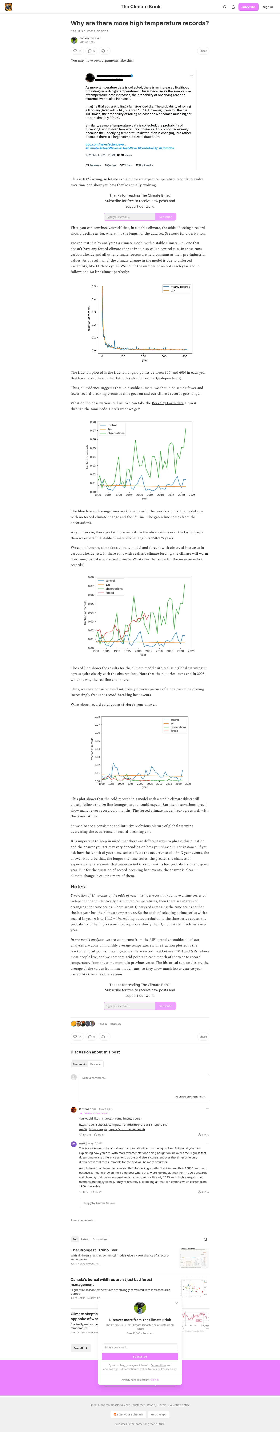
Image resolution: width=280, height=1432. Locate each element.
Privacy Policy (168, 1369)
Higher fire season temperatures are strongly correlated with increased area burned (120, 1291)
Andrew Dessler (90, 38)
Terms (162, 1405)
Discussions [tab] (100, 1239)
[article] (140, 1259)
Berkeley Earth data (168, 403)
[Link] (65, 887)
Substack (121, 1424)
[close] (177, 1303)
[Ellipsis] (207, 1109)
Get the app (158, 1414)
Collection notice (179, 1405)
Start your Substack (130, 1414)
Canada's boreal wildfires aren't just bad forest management (111, 1282)
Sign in (268, 7)
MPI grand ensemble (166, 940)
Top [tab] (75, 1239)
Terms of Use (158, 1365)
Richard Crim (87, 1109)
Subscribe (249, 7)
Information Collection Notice (139, 1369)
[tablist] (87, 1064)
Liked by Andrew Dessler (95, 1113)
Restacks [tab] (95, 1064)
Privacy (151, 1405)
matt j (83, 1143)
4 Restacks (115, 1023)
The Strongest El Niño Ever (94, 1250)
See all (78, 1348)
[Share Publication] (233, 7)
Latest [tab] (85, 1239)
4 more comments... (83, 1220)
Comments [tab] (79, 1064)
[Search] (225, 7)
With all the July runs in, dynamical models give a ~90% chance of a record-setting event (120, 1257)
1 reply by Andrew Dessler (99, 1203)
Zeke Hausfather (90, 1263)
